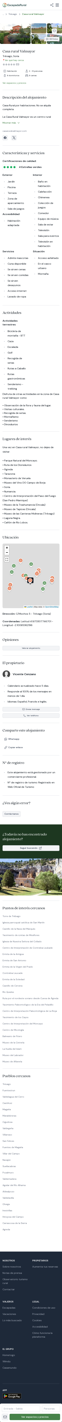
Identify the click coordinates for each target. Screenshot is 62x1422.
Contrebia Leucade (13, 973)
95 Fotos (53, 39)
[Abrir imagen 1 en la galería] (15, 33)
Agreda (6, 1229)
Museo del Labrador (13, 1055)
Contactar (9, 1289)
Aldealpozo (8, 1191)
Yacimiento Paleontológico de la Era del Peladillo (28, 1004)
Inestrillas (7, 1210)
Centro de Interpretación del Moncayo (23, 1023)
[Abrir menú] (57, 5)
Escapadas (9, 1307)
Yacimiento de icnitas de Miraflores (21, 935)
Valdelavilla (8, 1197)
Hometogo (9, 1355)
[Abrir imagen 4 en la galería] (38, 39)
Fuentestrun (9, 1090)
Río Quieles (8, 992)
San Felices (8, 1141)
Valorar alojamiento (31, 648)
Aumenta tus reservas (45, 1266)
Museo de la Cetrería (13, 1042)
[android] (31, 1396)
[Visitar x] (14, 137)
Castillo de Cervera (12, 985)
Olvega (6, 1204)
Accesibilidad (40, 1326)
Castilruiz (7, 1103)
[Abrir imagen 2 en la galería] (38, 28)
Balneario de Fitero (12, 1036)
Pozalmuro (8, 1172)
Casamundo (10, 1367)
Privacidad (38, 1314)
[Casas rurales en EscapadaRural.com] (14, 5)
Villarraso (7, 1134)
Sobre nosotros (12, 1266)
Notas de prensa (12, 1273)
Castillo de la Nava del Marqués (19, 928)
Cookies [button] (37, 1320)
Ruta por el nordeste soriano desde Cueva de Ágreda (30, 998)
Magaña (7, 1109)
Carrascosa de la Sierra (15, 1223)
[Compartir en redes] (52, 5)
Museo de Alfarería (12, 1061)
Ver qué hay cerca (14, 60)
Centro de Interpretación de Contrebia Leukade (28, 947)
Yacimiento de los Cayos (15, 1017)
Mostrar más (9, 122)
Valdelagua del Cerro (13, 1096)
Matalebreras (9, 1115)
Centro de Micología (13, 1030)
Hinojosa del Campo (13, 1216)
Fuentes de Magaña (13, 1147)
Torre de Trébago (12, 916)
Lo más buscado (12, 1320)
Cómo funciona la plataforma (42, 1334)
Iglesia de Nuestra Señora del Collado (22, 941)
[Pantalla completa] (31, 576)
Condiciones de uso (43, 1307)
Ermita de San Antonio (14, 960)
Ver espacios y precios (34, 1417)
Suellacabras (9, 1166)
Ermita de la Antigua (13, 954)
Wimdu (6, 1361)
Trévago (7, 1084)
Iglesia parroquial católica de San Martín (24, 922)
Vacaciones (9, 1314)
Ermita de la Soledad (13, 979)
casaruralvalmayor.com (15, 131)
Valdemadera (9, 1178)
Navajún (7, 1160)
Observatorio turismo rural (15, 1281)
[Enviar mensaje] (5, 1417)
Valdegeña (8, 1128)
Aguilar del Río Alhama (14, 1185)
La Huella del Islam (12, 1048)
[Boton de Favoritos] (54, 30)
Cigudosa (7, 1122)
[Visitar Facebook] (5, 137)
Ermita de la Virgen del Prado (18, 966)
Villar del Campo (11, 1153)
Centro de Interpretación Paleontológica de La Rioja (30, 1011)
